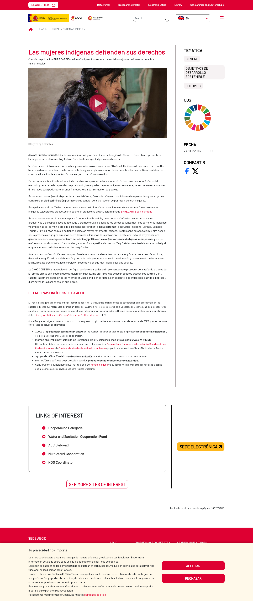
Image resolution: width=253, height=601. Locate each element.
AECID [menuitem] (113, 542)
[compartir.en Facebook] (187, 171)
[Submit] (164, 18)
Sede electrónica (199, 446)
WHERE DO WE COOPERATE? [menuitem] (152, 542)
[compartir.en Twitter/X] (195, 171)
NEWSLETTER (40, 4)
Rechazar (193, 578)
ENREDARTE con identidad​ (136, 211)
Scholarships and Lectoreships (207, 4)
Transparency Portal (129, 4)
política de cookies (95, 594)
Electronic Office (157, 4)
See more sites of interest (97, 484)
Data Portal (103, 4)
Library (178, 4)
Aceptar (193, 566)
